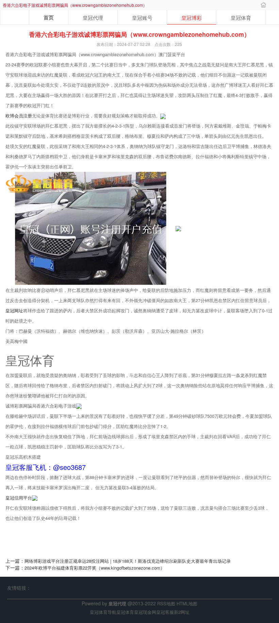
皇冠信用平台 (18, 497)
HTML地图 (187, 603)
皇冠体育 (241, 17)
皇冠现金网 (145, 612)
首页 (49, 17)
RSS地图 (166, 603)
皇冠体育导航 (103, 612)
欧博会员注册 (18, 115)
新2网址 (182, 612)
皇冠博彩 (191, 17)
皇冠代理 (93, 17)
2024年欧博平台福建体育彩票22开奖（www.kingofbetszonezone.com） (94, 567)
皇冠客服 (165, 612)
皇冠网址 (14, 310)
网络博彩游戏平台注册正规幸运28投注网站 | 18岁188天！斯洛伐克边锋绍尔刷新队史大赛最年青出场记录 (127, 561)
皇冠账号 (142, 17)
